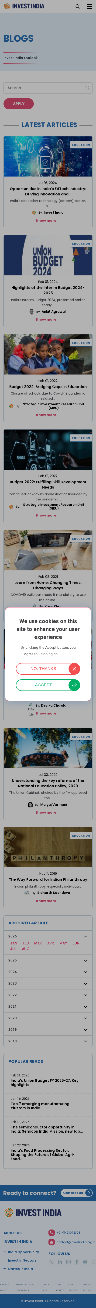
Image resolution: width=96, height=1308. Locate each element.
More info (65, 654)
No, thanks (43, 668)
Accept (43, 685)
